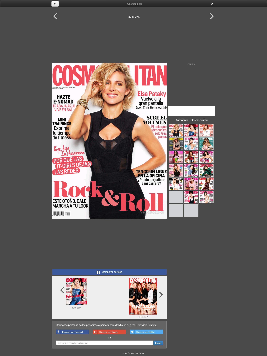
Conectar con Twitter (145, 332)
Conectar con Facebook (72, 332)
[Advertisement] (133, 42)
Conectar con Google (108, 332)
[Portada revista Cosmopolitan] (109, 141)
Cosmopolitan (135, 3)
